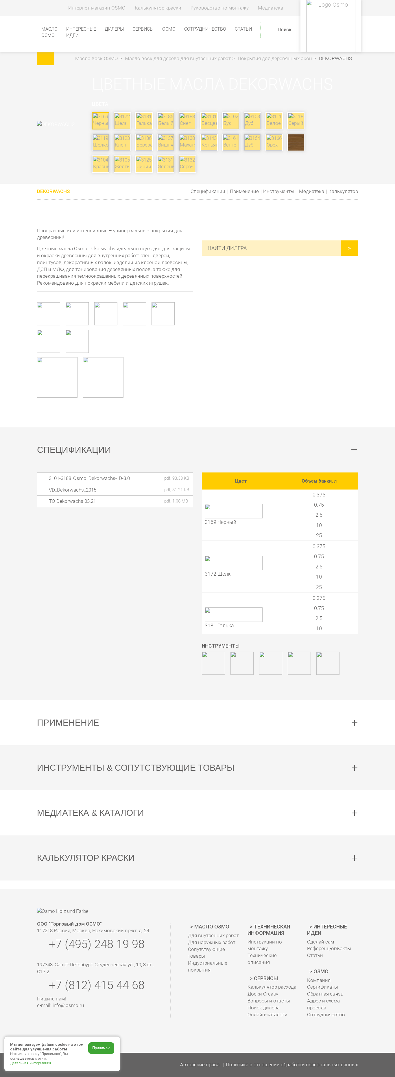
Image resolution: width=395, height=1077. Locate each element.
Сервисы (266, 978)
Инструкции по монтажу (265, 945)
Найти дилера (227, 248)
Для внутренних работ (213, 935)
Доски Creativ (263, 994)
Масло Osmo (211, 927)
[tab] (197, 449)
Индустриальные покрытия (207, 966)
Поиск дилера (264, 1008)
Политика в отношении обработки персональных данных (292, 1064)
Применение (244, 191)
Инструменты (278, 191)
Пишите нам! (51, 999)
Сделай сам (320, 942)
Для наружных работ (211, 942)
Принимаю (101, 1048)
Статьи (243, 29)
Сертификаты (322, 987)
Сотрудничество (205, 29)
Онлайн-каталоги (267, 1014)
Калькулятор (343, 191)
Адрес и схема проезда (323, 1004)
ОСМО (169, 29)
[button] (65, 58)
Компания (319, 980)
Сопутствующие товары (206, 952)
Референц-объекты (329, 948)
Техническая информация (269, 930)
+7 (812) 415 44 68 (95, 985)
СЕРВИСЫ (143, 29)
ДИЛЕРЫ (114, 29)
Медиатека (311, 191)
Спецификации (208, 191)
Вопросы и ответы (269, 1001)
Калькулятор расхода (272, 987)
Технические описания (262, 958)
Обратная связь (325, 994)
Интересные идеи (327, 930)
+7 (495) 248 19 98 (95, 944)
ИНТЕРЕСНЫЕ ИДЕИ (81, 32)
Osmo (320, 971)
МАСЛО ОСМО (49, 32)
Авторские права (199, 1064)
